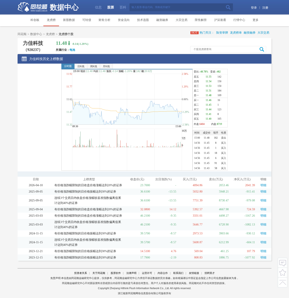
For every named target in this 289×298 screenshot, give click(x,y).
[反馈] (282, 262)
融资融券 (162, 20)
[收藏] (282, 272)
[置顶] (282, 281)
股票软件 (116, 273)
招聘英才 (210, 273)
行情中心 (239, 20)
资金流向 (124, 20)
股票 (110, 7)
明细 (263, 185)
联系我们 (178, 273)
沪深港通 (220, 20)
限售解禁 (201, 20)
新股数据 (69, 20)
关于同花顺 (98, 273)
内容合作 (163, 273)
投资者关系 (80, 273)
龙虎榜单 (236, 32)
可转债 (86, 20)
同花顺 (22, 34)
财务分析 (104, 20)
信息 (98, 7)
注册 (265, 7)
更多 (256, 20)
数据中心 (64, 7)
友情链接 (194, 273)
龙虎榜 (51, 20)
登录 (254, 7)
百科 (123, 7)
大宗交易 (181, 20)
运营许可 (147, 273)
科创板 (34, 20)
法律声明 (131, 273)
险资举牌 (222, 32)
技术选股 (143, 20)
